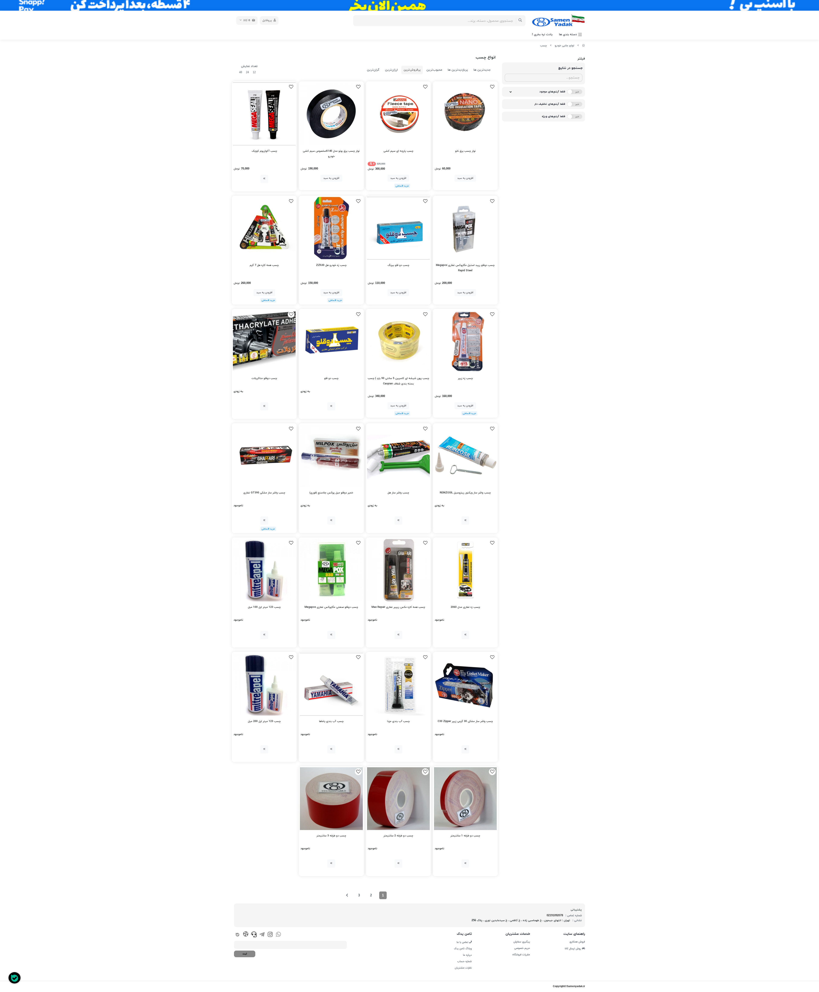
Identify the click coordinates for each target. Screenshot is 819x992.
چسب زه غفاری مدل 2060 (465, 607)
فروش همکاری (577, 942)
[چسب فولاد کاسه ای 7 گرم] (264, 228)
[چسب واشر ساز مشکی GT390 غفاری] (264, 455)
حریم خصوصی (522, 948)
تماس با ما (463, 942)
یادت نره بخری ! (542, 34)
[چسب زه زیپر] (465, 341)
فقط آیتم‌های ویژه (553, 116)
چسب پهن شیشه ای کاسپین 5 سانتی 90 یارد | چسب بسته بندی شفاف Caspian (398, 381)
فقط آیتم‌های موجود (552, 92)
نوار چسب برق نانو (465, 151)
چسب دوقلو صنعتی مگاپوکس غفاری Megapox (331, 607)
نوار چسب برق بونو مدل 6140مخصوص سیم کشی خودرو (331, 153)
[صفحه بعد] (347, 895)
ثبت (245, 954)
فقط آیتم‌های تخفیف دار (549, 104)
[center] (520, 20)
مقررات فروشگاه (521, 955)
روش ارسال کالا (573, 948)
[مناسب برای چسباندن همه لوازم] (465, 798)
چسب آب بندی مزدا (398, 721)
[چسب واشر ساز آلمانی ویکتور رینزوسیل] (465, 455)
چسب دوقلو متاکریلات (264, 378)
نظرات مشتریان (463, 968)
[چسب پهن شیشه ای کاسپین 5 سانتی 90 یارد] (398, 341)
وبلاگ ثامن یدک (463, 949)
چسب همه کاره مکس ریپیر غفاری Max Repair (398, 607)
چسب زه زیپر (465, 378)
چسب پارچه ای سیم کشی (398, 151)
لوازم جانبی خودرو (564, 45)
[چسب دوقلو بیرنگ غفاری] (398, 228)
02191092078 (555, 916)
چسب (543, 45)
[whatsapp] (278, 935)
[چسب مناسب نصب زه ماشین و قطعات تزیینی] (465, 569)
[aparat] (245, 934)
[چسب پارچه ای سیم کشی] (398, 113)
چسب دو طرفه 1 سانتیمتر (465, 836)
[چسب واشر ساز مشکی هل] (398, 455)
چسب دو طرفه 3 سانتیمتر (331, 836)
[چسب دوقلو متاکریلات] (264, 341)
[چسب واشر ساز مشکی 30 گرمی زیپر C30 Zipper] (465, 684)
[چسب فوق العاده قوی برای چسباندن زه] (331, 228)
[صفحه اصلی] (583, 45)
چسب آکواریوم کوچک (264, 151)
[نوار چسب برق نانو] (465, 113)
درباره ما (467, 955)
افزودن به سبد (465, 178)
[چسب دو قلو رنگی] (331, 341)
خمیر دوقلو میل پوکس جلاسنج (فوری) (331, 493)
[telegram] (262, 935)
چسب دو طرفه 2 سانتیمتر (398, 836)
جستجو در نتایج (570, 68)
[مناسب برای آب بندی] (398, 684)
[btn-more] (264, 179)
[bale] (237, 935)
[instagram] (270, 935)
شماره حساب (464, 961)
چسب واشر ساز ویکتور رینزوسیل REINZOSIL (465, 493)
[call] (253, 935)
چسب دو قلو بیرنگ (398, 265)
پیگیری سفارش (521, 942)
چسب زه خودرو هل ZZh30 (331, 265)
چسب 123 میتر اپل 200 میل (264, 721)
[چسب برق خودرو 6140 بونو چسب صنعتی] (331, 113)
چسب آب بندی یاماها (331, 721)
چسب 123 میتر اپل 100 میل (264, 607)
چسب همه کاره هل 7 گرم (264, 265)
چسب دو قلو (331, 378)
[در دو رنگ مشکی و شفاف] (264, 113)
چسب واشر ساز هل (398, 493)
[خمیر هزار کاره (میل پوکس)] (331, 455)
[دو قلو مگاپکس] (331, 569)
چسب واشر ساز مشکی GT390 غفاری (264, 493)
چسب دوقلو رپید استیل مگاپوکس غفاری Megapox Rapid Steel (465, 268)
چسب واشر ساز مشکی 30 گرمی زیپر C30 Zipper (465, 721)
